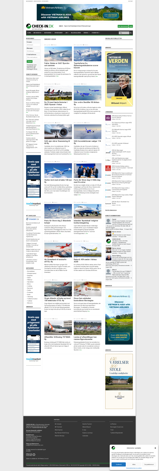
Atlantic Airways (59, 435)
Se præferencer (149, 464)
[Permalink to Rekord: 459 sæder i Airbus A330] (87, 257)
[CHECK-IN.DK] (39, 28)
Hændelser (30, 282)
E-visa (84, 430)
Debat (29, 277)
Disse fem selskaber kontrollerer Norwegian (83, 299)
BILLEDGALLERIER (76, 33)
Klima (28, 284)
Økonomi (86, 44)
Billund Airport (87, 427)
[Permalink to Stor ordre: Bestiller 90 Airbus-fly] (87, 100)
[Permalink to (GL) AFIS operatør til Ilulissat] (108, 147)
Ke (65, 26)
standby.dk (95, 33)
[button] (155, 448)
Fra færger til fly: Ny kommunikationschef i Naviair (32, 133)
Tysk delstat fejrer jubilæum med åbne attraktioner (32, 255)
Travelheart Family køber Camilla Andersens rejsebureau (33, 234)
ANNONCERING (37, 1)
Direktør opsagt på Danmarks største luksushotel (31, 229)
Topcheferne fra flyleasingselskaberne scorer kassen (86, 65)
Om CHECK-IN (37, 33)
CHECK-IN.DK (116, 239)
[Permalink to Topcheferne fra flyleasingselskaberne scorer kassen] (87, 61)
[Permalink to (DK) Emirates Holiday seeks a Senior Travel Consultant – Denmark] (108, 170)
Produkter (30, 292)
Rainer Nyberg (116, 255)
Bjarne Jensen (116, 231)
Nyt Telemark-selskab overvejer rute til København (32, 121)
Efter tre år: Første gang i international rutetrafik (117, 265)
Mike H (114, 269)
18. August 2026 (122, 236)
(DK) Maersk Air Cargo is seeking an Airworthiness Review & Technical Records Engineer (122, 174)
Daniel (114, 219)
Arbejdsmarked (31, 273)
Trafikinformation (32, 298)
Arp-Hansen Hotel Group (62, 433)
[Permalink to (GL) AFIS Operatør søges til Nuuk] (108, 141)
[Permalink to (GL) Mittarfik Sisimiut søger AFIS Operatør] (108, 134)
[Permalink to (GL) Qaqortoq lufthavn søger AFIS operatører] (108, 127)
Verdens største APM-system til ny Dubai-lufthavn (32, 98)
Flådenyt (54, 44)
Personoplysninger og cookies (134, 468)
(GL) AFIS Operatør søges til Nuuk (121, 136)
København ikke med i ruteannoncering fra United (32, 79)
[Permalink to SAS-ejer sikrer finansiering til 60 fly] (58, 138)
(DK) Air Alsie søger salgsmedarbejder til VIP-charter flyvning (121, 151)
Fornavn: (29, 42)
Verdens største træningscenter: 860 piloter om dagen (32, 139)
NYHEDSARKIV (58, 33)
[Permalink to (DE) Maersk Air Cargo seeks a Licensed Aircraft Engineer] (108, 192)
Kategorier (47, 33)
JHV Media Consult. (43, 458)
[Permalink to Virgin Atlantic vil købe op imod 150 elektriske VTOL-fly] (58, 296)
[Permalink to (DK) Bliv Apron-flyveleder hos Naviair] (108, 206)
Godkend (118, 464)
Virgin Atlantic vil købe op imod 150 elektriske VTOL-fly (57, 299)
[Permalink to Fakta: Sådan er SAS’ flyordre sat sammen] (58, 61)
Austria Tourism (87, 424)
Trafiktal (29, 301)
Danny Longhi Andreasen (33, 439)
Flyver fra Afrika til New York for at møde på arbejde (33, 104)
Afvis (133, 464)
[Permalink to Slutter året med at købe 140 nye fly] (58, 177)
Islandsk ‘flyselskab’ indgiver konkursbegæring (86, 222)
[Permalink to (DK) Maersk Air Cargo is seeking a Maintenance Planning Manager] (108, 185)
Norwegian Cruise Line (116, 427)
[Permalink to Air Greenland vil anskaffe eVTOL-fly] (58, 257)
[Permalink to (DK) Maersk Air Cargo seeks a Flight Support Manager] (108, 199)
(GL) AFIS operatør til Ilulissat (120, 143)
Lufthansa (113, 424)
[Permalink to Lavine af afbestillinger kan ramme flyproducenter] (87, 334)
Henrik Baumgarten (31, 437)
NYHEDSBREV (45, 1)
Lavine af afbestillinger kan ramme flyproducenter (85, 338)
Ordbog (86, 33)
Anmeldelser (31, 271)
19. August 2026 (128, 229)
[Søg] (130, 32)
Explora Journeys (88, 433)
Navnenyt (30, 288)
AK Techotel (58, 427)
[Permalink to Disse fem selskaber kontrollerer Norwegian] (87, 296)
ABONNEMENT (29, 1)
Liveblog (29, 286)
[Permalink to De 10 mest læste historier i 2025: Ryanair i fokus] (58, 100)
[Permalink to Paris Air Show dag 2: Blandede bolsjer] (58, 218)
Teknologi (30, 296)
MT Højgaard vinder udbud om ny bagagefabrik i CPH (31, 146)
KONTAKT (130, 1)
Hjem (29, 33)
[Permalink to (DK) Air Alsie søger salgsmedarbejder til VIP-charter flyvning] (108, 154)
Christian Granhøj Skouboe (33, 436)
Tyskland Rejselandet (116, 433)
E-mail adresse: (31, 54)
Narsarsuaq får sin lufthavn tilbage (114, 229)
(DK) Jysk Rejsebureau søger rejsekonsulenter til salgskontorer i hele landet (122, 159)
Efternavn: (30, 48)
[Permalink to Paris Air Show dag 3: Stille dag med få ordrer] (87, 177)
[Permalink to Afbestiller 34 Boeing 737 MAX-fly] (58, 334)
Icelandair (85, 435)
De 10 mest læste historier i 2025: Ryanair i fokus (55, 103)
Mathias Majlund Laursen (33, 440)
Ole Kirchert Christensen (33, 432)
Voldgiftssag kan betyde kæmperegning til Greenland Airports (33, 127)
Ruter (28, 294)
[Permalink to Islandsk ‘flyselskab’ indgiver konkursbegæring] (87, 218)
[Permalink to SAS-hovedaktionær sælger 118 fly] (87, 138)
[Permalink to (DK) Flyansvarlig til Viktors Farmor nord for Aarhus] (108, 120)
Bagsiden (58, 84)
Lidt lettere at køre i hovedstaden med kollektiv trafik (31, 261)
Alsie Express (59, 430)
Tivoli (111, 430)
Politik (29, 290)
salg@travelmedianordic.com (34, 445)
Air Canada (58, 424)
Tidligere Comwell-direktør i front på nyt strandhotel (32, 245)
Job (66, 33)
